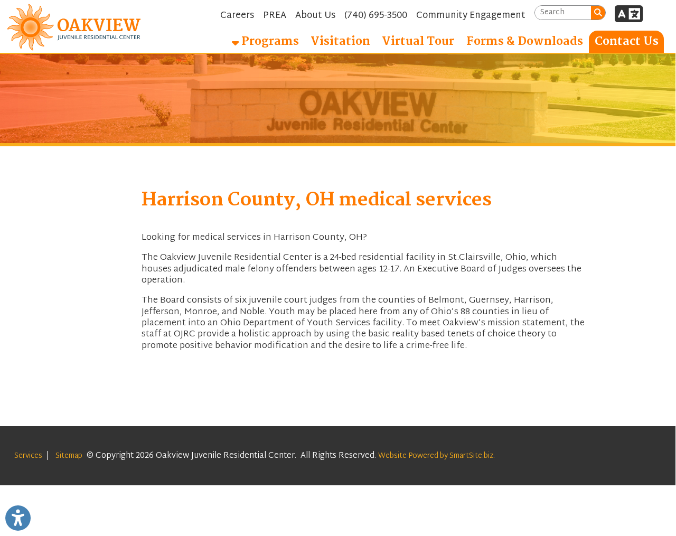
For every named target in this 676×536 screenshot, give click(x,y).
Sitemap (68, 456)
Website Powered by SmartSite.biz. (436, 456)
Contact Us (627, 41)
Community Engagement (470, 15)
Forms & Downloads (524, 41)
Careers (237, 15)
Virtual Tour (418, 41)
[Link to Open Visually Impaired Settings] (18, 518)
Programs (269, 41)
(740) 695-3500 (375, 15)
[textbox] (563, 13)
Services (28, 456)
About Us (315, 15)
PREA (274, 15)
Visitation (340, 41)
